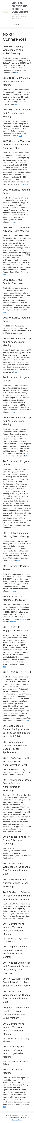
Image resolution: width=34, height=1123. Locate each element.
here (20, 136)
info (16, 73)
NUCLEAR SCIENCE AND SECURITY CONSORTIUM (20, 7)
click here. (25, 184)
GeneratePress (17, 1120)
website (23, 619)
